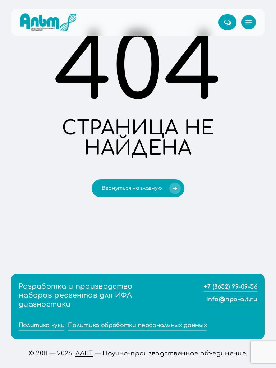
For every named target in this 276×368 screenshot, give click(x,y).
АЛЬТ (84, 353)
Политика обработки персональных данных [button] (137, 325)
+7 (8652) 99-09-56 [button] (230, 287)
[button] (249, 22)
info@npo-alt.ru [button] (232, 299)
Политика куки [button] (42, 325)
